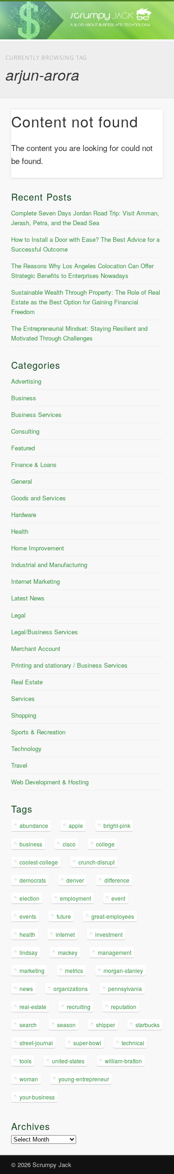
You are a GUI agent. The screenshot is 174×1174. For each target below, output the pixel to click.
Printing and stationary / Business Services (69, 665)
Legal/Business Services (44, 631)
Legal (18, 615)
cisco (69, 844)
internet (65, 934)
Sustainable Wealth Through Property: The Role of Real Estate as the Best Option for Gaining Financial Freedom (85, 302)
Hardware (23, 514)
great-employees (112, 916)
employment (75, 898)
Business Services (36, 414)
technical (133, 1043)
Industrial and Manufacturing (49, 564)
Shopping (23, 715)
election (29, 898)
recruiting (78, 1006)
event (118, 898)
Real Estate (27, 681)
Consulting (25, 431)
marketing (32, 970)
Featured (23, 447)
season (66, 1025)
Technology (26, 748)
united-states (68, 1061)
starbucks (147, 1025)
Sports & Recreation (38, 731)
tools (25, 1061)
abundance (33, 825)
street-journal (36, 1043)
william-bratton (123, 1061)
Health (19, 531)
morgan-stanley (123, 970)
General (21, 481)
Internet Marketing (35, 581)
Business (23, 397)
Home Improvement (37, 547)
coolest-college (38, 862)
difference (116, 880)
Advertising (26, 381)
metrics (74, 970)
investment (108, 934)
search (28, 1025)
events (27, 916)
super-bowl (87, 1043)
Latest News (28, 597)
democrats (32, 880)
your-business (37, 1097)
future (64, 916)
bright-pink (116, 825)
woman (28, 1079)
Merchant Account (35, 648)
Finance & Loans (34, 464)
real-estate (32, 1006)
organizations (70, 988)
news (26, 988)
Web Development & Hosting (50, 781)
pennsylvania (125, 988)
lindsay (28, 952)
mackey (67, 952)
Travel (19, 765)
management (114, 952)
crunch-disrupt (96, 862)
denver (75, 880)
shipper (105, 1025)
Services (23, 698)
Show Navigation (140, 83)
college (105, 844)
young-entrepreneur (83, 1079)
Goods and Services (38, 497)
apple (76, 825)
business (30, 844)
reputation (123, 1006)
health (27, 934)
